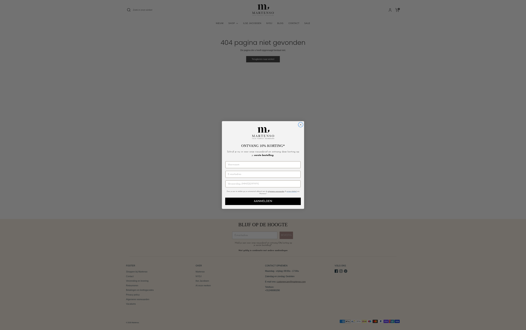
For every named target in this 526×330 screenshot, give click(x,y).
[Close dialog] (300, 124)
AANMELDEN (263, 201)
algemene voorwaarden (276, 191)
